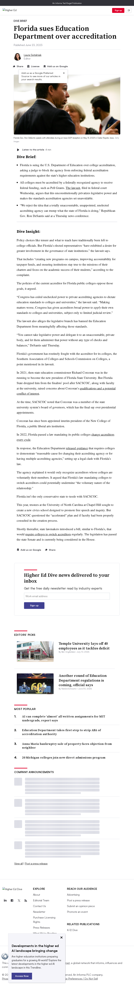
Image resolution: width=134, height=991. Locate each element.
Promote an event (77, 911)
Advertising (73, 894)
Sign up (118, 10)
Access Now (22, 976)
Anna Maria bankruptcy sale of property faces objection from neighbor (67, 746)
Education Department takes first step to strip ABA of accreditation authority (61, 732)
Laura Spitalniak (32, 55)
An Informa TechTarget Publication (67, 3)
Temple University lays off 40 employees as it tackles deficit (84, 646)
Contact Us (39, 906)
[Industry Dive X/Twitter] (18, 900)
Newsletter (39, 911)
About (36, 894)
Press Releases (41, 927)
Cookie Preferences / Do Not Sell (78, 978)
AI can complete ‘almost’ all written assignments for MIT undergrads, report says (63, 718)
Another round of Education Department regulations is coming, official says (83, 680)
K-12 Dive (72, 930)
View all (18, 863)
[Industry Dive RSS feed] (25, 900)
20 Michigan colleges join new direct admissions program (63, 757)
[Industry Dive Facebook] (11, 900)
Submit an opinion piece (81, 906)
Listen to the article (36, 149)
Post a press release (36, 863)
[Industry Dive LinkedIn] (5, 900)
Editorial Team (41, 900)
